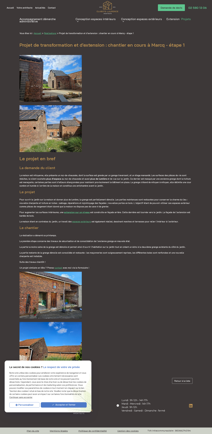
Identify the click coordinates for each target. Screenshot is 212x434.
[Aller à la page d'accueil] (107, 7)
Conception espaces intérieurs (96, 19)
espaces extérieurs (81, 221)
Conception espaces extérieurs (141, 19)
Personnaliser (26, 405)
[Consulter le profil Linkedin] (191, 405)
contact (58, 267)
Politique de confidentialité (92, 431)
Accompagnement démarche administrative (37, 20)
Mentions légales (59, 431)
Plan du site (33, 431)
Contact (52, 7)
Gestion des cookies (128, 431)
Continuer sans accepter (20, 397)
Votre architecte (24, 7)
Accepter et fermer (65, 404)
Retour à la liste (182, 380)
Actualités (40, 7)
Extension (173, 19)
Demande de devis (171, 7)
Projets (186, 19)
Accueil (10, 7)
